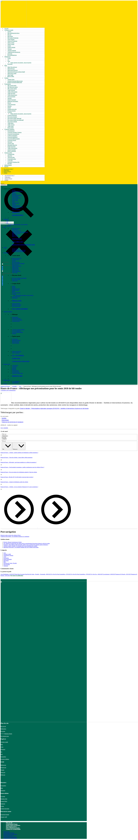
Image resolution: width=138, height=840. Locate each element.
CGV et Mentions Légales (13, 828)
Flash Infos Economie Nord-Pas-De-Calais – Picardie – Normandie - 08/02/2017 (33, 574)
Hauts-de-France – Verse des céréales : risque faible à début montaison (16, 457)
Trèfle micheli (15, 267)
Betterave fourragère (13, 101)
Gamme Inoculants (5, 808)
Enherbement (15, 317)
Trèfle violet (15, 280)
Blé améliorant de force (13, 33)
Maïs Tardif (14, 234)
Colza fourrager (15, 259)
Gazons (5, 384)
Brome (13, 286)
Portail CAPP (4, 817)
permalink (5, 427)
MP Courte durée (16, 303)
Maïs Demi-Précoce (16, 231)
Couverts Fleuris (16, 321)
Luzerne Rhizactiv (16, 296)
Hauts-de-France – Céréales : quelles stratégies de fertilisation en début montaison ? (19, 452)
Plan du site (3, 726)
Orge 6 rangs (15, 200)
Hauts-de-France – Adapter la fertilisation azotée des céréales (14, 482)
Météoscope (3, 765)
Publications (3, 728)
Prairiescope (3, 767)
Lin (7, 221)
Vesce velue (14, 272)
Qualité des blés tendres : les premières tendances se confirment (15, 536)
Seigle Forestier (15, 343)
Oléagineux (6, 219)
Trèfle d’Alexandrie (16, 266)
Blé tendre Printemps (17, 195)
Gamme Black (4, 801)
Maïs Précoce (15, 229)
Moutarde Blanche (16, 340)
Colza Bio (14, 366)
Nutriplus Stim (4, 799)
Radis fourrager (15, 341)
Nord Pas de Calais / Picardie (10, 563)
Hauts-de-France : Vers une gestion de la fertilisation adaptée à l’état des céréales (19, 472)
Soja (9, 61)
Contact (5, 172)
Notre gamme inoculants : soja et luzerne (20, 62)
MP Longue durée (16, 306)
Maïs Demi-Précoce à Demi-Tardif (20, 232)
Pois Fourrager (15, 264)
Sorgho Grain (15, 248)
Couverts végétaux (5, 759)
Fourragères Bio (15, 372)
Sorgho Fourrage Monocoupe (19, 250)
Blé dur (13, 192)
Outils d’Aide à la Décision (13, 825)
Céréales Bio (15, 365)
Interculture (6, 560)
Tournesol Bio (15, 370)
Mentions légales (8, 733)
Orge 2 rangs (15, 199)
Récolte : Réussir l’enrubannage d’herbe (12, 542)
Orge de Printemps (16, 197)
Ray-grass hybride (16, 279)
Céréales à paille (7, 554)
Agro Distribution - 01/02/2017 (8, 574)
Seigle (13, 201)
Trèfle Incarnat (15, 270)
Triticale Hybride (16, 205)
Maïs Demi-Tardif (16, 233)
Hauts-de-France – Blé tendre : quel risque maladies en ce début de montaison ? (19, 462)
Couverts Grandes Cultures (18, 329)
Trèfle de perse (15, 268)
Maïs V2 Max (10, 76)
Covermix (3, 796)
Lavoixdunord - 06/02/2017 (109, 574)
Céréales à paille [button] (7, 188)
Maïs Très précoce (16, 228)
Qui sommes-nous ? (11, 826)
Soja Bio (14, 368)
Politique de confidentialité (13, 829)
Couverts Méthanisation (17, 332)
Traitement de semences (14, 52)
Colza (7, 220)
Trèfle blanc (14, 297)
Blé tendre (14, 194)
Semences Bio (6, 364)
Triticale (14, 204)
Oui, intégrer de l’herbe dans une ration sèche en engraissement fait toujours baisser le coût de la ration (26, 543)
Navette (14, 260)
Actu (20, 386)
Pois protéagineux (12, 55)
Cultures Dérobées (16, 318)
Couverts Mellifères (16, 330)
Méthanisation (6, 380)
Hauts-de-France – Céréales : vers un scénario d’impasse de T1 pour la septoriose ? (19, 486)
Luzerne (14, 294)
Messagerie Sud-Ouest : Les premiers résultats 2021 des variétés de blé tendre (21, 547)
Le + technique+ (16, 381)
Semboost (3, 803)
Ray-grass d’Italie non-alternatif (19, 278)
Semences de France (5, 386)
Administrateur (12, 390)
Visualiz (2, 770)
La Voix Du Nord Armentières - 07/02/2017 (61, 574)
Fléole (13, 291)
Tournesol (9, 64)
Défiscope (3, 774)
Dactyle (14, 287)
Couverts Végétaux (7, 311)
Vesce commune (15, 352)
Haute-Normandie (7, 559)
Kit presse (3, 731)
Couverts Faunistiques (17, 319)
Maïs (6, 65)
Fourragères (6, 252)
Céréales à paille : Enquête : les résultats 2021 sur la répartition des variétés (20, 546)
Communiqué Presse (11, 824)
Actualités (14, 386)
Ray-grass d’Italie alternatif (18, 263)
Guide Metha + (15, 382)
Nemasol (14, 333)
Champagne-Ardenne (8, 555)
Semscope (3, 772)
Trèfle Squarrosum (16, 271)
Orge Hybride (15, 196)
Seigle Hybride (15, 203)
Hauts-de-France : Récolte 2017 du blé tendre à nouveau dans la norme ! (17, 477)
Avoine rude (15, 339)
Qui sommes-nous (5, 736)
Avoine (13, 190)
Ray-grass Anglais (16, 292)
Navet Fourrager (16, 262)
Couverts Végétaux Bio (13, 162)
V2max (2, 806)
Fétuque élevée (15, 290)
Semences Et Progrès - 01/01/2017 (123, 574)
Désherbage (5, 420)
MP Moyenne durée (16, 304)
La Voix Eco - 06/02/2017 (97, 574)
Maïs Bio (14, 369)
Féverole (14, 208)
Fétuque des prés (16, 288)
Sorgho (6, 78)
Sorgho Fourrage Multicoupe (14, 82)
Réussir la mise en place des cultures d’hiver (11, 535)
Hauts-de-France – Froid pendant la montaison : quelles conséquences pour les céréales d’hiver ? (22, 467)
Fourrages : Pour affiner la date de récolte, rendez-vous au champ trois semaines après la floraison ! (25, 544)
